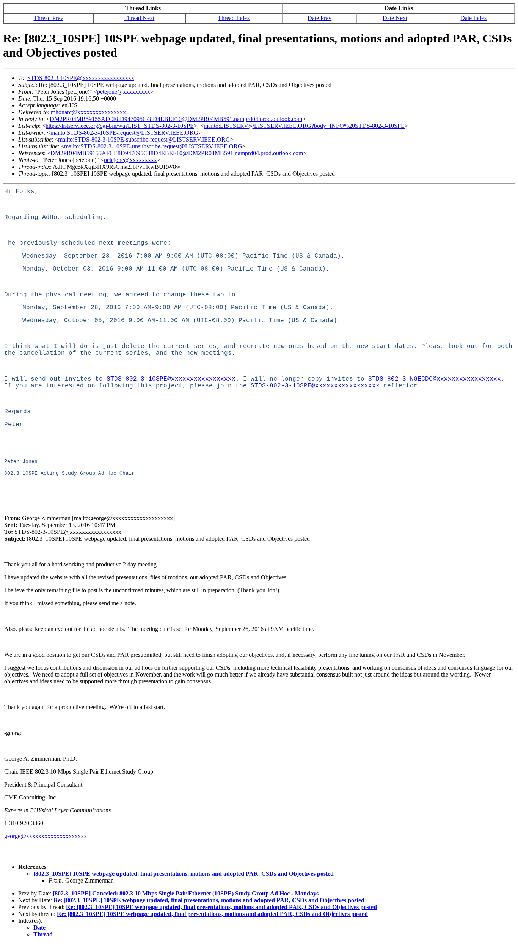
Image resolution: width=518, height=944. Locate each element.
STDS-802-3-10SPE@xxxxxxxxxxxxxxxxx (80, 78)
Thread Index (234, 18)
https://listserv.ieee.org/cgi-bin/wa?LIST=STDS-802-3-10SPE (120, 126)
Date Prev (319, 18)
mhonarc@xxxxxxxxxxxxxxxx (88, 112)
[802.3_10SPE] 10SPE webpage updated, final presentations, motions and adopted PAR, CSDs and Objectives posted (183, 873)
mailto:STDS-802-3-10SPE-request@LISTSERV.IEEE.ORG (124, 132)
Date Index (473, 18)
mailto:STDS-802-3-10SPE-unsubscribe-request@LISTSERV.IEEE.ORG (153, 146)
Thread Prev (48, 18)
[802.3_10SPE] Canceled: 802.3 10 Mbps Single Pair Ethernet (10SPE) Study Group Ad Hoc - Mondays (186, 893)
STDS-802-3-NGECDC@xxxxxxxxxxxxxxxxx (434, 379)
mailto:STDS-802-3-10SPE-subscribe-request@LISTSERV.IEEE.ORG (144, 139)
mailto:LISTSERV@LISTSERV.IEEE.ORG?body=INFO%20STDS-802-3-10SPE (304, 126)
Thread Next (139, 18)
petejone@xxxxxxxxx (123, 91)
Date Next (395, 18)
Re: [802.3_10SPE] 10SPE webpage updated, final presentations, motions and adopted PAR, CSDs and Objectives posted (208, 900)
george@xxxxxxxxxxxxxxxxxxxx (45, 836)
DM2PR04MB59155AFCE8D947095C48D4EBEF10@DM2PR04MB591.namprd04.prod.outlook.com (176, 119)
